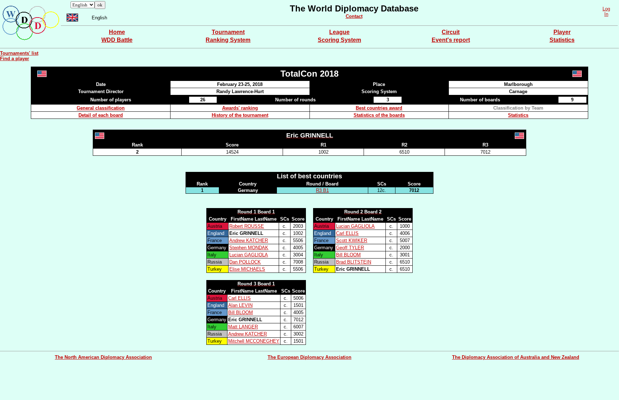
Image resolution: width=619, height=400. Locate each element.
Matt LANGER (243, 326)
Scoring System (339, 40)
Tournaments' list (19, 53)
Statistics (562, 40)
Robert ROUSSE (246, 226)
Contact (354, 16)
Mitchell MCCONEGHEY (253, 341)
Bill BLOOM (348, 254)
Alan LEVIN (240, 305)
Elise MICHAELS (247, 269)
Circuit (451, 32)
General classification (101, 108)
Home (117, 32)
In (606, 14)
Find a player (14, 58)
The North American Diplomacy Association (103, 357)
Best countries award (379, 108)
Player (562, 32)
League (339, 32)
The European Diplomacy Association (309, 357)
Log (606, 8)
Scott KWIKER (351, 240)
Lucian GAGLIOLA (248, 254)
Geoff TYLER (350, 247)
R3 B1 (322, 190)
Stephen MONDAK (248, 247)
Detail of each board (100, 115)
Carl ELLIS (347, 233)
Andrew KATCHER (248, 240)
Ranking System (228, 40)
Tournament (228, 32)
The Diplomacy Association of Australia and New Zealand (515, 357)
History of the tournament (240, 115)
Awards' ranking (240, 108)
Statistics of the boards (379, 115)
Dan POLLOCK (245, 262)
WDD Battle (117, 40)
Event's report (451, 40)
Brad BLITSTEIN (353, 262)
